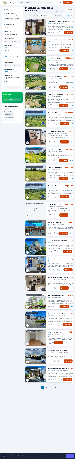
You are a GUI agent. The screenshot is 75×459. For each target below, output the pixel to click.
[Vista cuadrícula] (64, 15)
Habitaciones (8, 45)
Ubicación (8, 31)
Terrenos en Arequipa (8, 117)
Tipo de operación (10, 13)
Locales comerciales (8, 120)
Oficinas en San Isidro (8, 114)
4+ (5, 50)
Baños (7, 54)
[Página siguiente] (59, 387)
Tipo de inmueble (9, 24)
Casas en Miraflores (8, 111)
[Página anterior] (39, 387)
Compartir (7, 21)
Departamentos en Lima (9, 109)
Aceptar (70, 456)
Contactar (69, 32)
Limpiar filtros (12, 88)
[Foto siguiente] (44, 27)
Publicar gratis (67, 2)
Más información (35, 457)
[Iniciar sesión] (60, 2)
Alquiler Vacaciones (9, 18)
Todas (6, 15)
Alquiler (16, 15)
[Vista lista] (68, 15)
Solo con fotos (9, 75)
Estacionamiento (9, 69)
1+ (10, 47)
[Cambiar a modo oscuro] (56, 2)
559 (56, 387)
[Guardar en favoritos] (27, 33)
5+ (8, 50)
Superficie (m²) (9, 62)
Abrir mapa (12, 99)
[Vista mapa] (71, 15)
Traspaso (17, 18)
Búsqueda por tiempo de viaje (13, 82)
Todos (6, 56)
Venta (11, 15)
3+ (17, 47)
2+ (13, 47)
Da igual (6, 71)
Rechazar (61, 456)
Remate (13, 21)
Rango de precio (9, 38)
